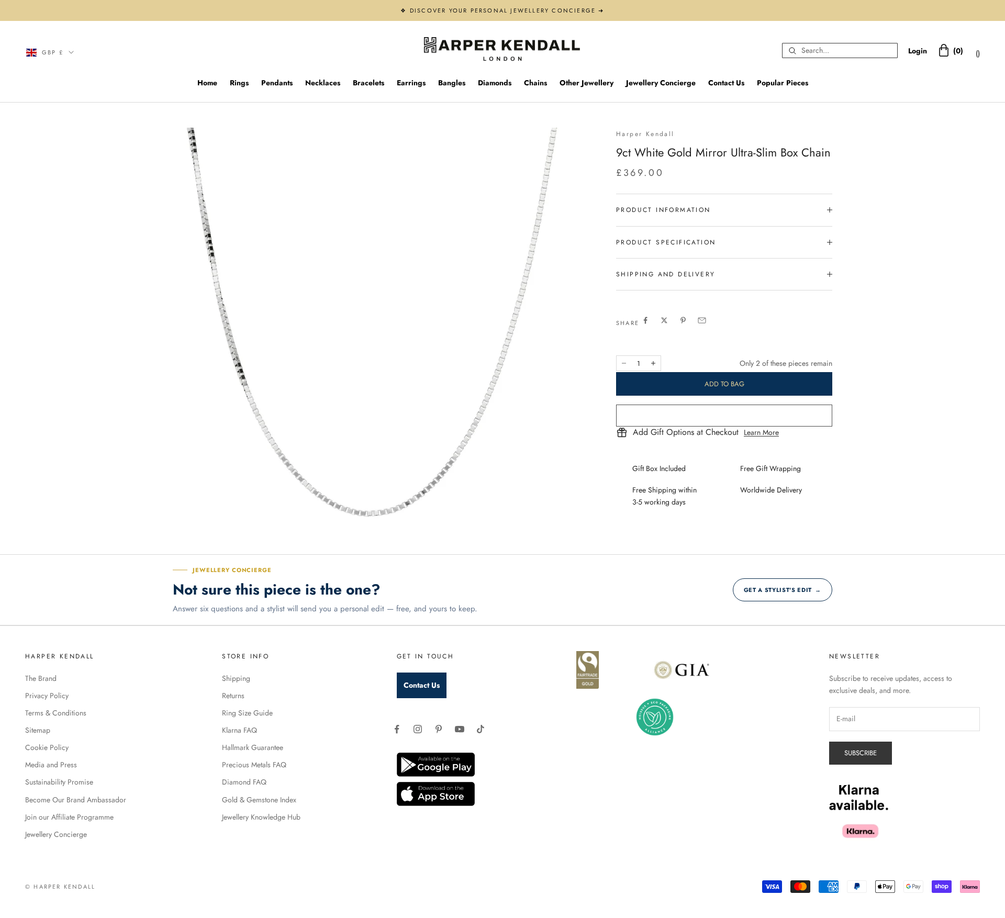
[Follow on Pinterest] (438, 729)
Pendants (277, 82)
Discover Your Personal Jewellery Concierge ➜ (507, 10)
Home (207, 82)
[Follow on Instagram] (417, 729)
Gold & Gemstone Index (259, 799)
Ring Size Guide (247, 713)
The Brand (41, 678)
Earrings (411, 82)
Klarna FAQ (239, 730)
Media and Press (51, 764)
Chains (535, 82)
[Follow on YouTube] (459, 729)
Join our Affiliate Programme (69, 817)
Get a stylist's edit (782, 590)
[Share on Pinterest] (683, 320)
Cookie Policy (47, 747)
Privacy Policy (47, 695)
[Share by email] (702, 320)
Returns (233, 695)
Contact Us (726, 82)
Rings (239, 82)
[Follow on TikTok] (480, 729)
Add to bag (724, 384)
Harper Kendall (645, 134)
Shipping (236, 678)
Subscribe (860, 753)
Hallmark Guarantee (252, 747)
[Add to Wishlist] (724, 416)
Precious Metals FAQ (254, 764)
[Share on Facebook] (645, 320)
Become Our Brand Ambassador (75, 799)
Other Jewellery (586, 82)
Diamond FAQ (244, 782)
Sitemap (37, 730)
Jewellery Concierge (661, 82)
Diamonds (494, 82)
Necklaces (322, 82)
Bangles (451, 82)
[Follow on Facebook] (397, 729)
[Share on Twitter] (664, 320)
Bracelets (368, 82)
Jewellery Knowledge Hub (261, 817)
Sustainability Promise (59, 782)
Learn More (761, 432)
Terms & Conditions (55, 713)
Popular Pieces (782, 82)
